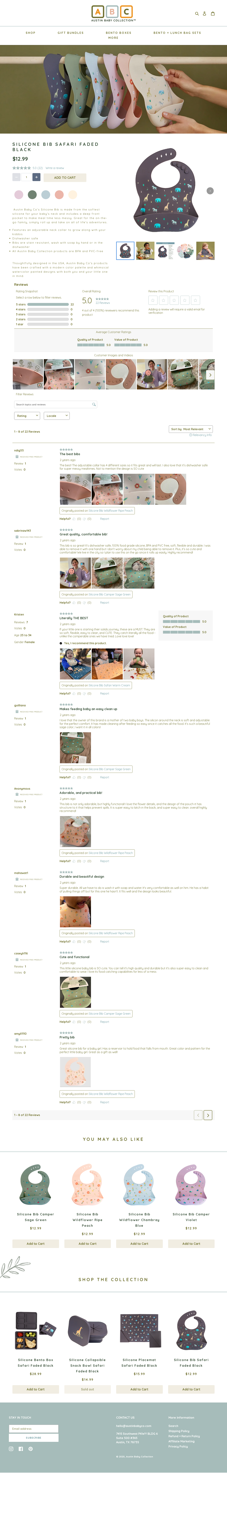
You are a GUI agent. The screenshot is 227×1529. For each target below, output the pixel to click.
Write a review (55, 168)
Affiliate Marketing (181, 1441)
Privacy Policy (178, 1446)
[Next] (210, 190)
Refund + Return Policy (184, 1436)
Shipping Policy (178, 1431)
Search (173, 1426)
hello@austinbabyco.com (133, 1426)
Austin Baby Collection (139, 1456)
